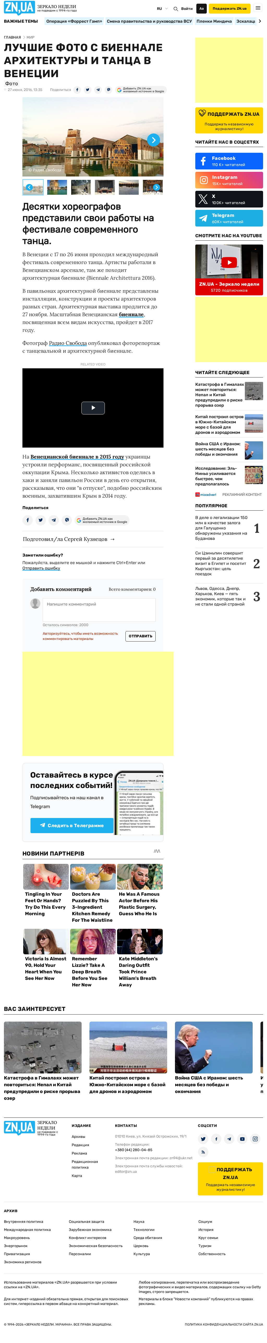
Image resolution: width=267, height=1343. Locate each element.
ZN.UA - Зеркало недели (229, 284)
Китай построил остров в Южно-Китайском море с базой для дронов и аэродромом (219, 424)
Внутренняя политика (23, 1221)
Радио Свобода (68, 343)
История (206, 1230)
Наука (139, 1221)
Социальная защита (86, 1221)
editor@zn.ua (126, 1171)
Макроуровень (17, 1238)
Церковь (141, 1246)
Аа (201, 8)
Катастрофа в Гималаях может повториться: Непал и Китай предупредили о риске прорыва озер (219, 395)
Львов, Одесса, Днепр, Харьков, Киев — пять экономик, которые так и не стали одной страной (220, 596)
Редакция (80, 1145)
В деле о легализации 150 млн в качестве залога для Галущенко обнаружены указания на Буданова (221, 528)
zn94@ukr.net (180, 1158)
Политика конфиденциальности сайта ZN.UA (224, 1324)
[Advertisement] (98, 704)
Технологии (144, 1230)
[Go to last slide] (29, 187)
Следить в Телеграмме (76, 825)
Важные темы (21, 21)
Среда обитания (148, 1238)
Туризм (204, 1246)
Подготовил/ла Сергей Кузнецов (65, 539)
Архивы (78, 1136)
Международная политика (27, 1230)
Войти (187, 9)
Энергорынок (16, 1246)
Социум (205, 1221)
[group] (92, 136)
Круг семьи (208, 1238)
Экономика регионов (22, 1262)
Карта (77, 1176)
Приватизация (17, 1254)
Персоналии (80, 1254)
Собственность (212, 1254)
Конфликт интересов (87, 1238)
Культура (142, 1254)
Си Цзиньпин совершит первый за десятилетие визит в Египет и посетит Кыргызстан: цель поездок (220, 563)
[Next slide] (259, 21)
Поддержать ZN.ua (230, 8)
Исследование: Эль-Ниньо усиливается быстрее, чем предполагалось (216, 476)
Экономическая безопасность (96, 1246)
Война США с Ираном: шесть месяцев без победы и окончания (217, 449)
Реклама (79, 1153)
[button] (33, 187)
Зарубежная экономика (90, 1230)
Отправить (140, 636)
